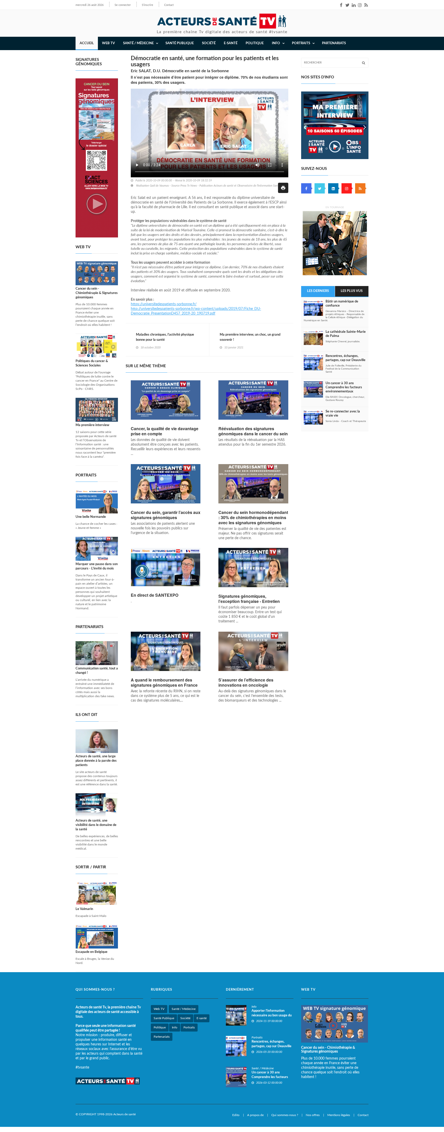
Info (174, 1027)
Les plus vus (352, 291)
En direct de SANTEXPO (154, 595)
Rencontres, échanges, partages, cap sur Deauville (345, 358)
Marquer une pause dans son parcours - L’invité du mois (97, 566)
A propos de (255, 1115)
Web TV (159, 1008)
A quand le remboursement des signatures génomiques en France (165, 682)
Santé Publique (179, 43)
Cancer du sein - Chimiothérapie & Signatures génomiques (97, 293)
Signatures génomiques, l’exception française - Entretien (249, 599)
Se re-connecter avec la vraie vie (343, 413)
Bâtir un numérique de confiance (342, 303)
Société (209, 43)
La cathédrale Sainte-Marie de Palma (346, 334)
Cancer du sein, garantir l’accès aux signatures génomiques (165, 515)
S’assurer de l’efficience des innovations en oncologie (245, 682)
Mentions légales (338, 1115)
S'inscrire (147, 5)
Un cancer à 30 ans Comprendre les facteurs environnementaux (344, 387)
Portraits (189, 1027)
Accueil (87, 43)
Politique (255, 43)
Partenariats (334, 43)
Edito (235, 1115)
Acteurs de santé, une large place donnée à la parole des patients (96, 761)
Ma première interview (92, 425)
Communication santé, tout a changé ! (97, 671)
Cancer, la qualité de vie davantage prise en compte (164, 431)
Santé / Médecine (184, 1008)
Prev (305, 125)
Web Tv (108, 43)
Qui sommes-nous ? (284, 1115)
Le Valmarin (84, 909)
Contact (169, 5)
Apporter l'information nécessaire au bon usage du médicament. (272, 1015)
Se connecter (123, 5)
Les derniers (318, 291)
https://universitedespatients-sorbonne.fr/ (164, 304)
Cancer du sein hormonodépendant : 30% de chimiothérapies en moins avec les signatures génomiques (253, 517)
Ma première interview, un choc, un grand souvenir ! (250, 337)
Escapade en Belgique (91, 952)
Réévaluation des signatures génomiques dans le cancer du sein (253, 431)
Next (364, 125)
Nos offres (313, 1115)
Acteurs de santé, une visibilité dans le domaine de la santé (96, 825)
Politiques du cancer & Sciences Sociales (92, 363)
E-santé (230, 43)
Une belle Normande (91, 517)
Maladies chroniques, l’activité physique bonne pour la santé (165, 337)
